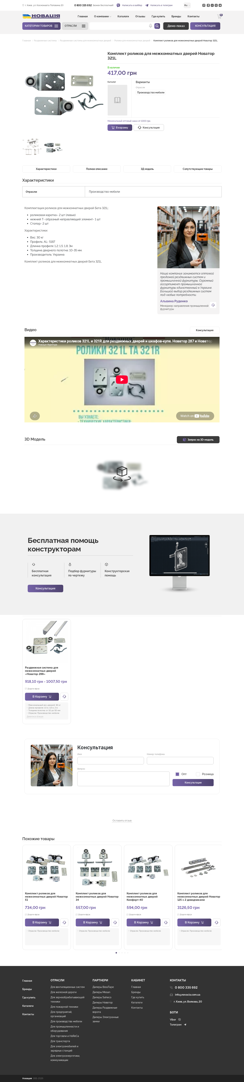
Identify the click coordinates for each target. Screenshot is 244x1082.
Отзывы (140, 16)
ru (186, 5)
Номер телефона (156, 754)
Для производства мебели (66, 1021)
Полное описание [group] (96, 169)
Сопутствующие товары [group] (198, 169)
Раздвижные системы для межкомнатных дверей (85, 40)
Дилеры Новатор (103, 1002)
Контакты (194, 16)
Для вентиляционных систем (68, 987)
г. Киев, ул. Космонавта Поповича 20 (44, 5)
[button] (75, 26)
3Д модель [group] (147, 169)
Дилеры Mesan (101, 992)
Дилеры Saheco (102, 997)
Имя (79, 754)
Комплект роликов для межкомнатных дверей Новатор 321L (185, 40)
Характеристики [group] (46, 169)
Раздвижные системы (45, 40)
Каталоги (123, 16)
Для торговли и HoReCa (65, 1036)
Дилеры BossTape (103, 987)
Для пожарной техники (64, 1006)
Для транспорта (60, 1041)
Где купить (158, 16)
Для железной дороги (63, 992)
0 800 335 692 (83, 5)
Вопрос (81, 769)
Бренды (176, 16)
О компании (101, 16)
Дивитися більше (35, 716)
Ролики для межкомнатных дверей (132, 40)
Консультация (45, 588)
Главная (83, 16)
